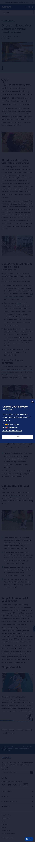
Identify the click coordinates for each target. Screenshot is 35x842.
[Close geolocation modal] (32, 401)
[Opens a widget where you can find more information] (28, 839)
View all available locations (12, 430)
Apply (17, 436)
